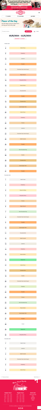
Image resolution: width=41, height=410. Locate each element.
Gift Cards (33, 398)
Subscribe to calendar (20, 38)
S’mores (22, 122)
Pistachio (23, 286)
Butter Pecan (22, 48)
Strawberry (23, 53)
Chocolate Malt (23, 90)
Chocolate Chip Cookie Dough (23, 69)
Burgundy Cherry (23, 80)
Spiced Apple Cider (23, 106)
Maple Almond (23, 74)
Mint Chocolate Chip (23, 149)
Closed (23, 324)
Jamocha (23, 58)
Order (33, 16)
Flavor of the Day (33, 394)
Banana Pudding (23, 190)
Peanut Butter (23, 85)
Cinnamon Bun (23, 101)
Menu (33, 395)
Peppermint (23, 259)
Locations (21, 16)
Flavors (9, 16)
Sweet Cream (22, 179)
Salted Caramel (23, 139)
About (33, 400)
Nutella (22, 155)
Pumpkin (23, 64)
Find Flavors (28, 31)
